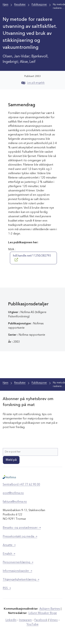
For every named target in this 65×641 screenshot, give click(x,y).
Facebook (40, 620)
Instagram (25, 620)
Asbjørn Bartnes (49, 608)
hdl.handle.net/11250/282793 (32, 255)
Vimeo (53, 620)
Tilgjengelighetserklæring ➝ (21, 579)
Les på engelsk (36, 82)
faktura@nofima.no (15, 501)
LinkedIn (10, 620)
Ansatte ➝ (9, 545)
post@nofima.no (13, 493)
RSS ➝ (7, 588)
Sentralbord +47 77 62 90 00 (21, 484)
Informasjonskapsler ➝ (17, 571)
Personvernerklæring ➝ (18, 562)
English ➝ (9, 553)
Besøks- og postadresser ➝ (22, 527)
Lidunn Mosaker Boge (42, 613)
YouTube (32, 624)
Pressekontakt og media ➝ (20, 536)
